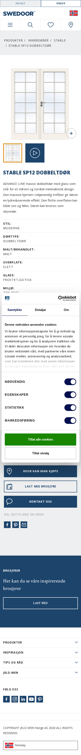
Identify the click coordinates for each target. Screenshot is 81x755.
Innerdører (38, 40)
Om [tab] (66, 310)
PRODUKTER (12, 642)
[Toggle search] (30, 25)
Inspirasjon (13, 652)
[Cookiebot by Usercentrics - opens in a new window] (58, 298)
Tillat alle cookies (40, 439)
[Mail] (24, 524)
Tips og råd (13, 662)
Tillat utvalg (40, 453)
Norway (20, 745)
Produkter (13, 40)
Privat (21, 3)
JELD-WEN (10, 673)
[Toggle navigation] (10, 25)
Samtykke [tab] (14, 310)
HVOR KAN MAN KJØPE (40, 471)
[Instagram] (14, 699)
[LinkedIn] (23, 699)
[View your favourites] (50, 25)
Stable (60, 40)
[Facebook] (7, 524)
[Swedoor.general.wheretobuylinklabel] (71, 25)
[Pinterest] (15, 524)
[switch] (70, 394)
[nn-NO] (74, 13)
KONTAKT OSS (40, 501)
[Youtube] (31, 699)
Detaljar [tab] (40, 310)
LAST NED (40, 603)
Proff (60, 3)
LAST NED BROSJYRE (40, 486)
